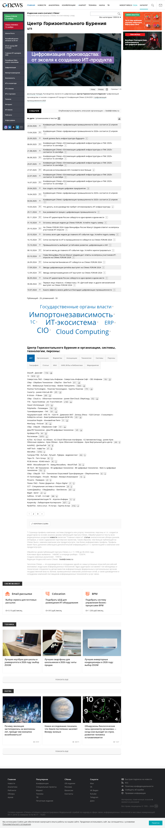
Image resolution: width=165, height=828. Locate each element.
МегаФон (31, 452)
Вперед (100, 89)
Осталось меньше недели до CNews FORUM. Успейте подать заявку (73, 222)
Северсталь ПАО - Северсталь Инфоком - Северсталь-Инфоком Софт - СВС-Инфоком (64, 379)
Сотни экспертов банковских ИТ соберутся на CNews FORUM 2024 (72, 262)
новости (53, 537)
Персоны (111, 358)
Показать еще (61, 679)
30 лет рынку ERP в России (11, 47)
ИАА (55, 365)
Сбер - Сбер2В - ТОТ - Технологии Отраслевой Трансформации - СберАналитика (63, 473)
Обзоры (11, 794)
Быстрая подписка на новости (138, 779)
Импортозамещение (12, 73)
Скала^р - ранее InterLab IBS (40, 392)
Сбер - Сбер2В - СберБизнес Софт (42, 427)
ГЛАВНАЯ (31, 5)
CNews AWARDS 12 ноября (11, 26)
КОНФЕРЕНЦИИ (68, 5)
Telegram (94, 797)
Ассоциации (72, 358)
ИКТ (30, 358)
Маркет (39, 790)
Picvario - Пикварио (35, 480)
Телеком (8, 99)
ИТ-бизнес (9, 110)
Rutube (93, 794)
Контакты (69, 794)
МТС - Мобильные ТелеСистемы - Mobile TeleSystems (51, 385)
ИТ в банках (9, 89)
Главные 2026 (13, 54)
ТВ (108, 5)
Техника (39, 794)
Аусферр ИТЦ (33, 433)
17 (38, 376)
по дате (30, 118)
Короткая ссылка (41, 524)
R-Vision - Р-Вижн (34, 395)
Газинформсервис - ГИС (37, 411)
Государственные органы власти (76, 307)
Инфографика (10, 120)
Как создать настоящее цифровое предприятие (64, 188)
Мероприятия (93, 365)
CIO (43, 330)
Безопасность (10, 78)
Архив (10, 797)
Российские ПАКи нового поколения (11, 61)
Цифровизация (10, 67)
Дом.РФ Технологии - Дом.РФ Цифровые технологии (50, 430)
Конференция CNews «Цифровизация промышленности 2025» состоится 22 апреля (80, 193)
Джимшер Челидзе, (35, 94)
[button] (152, 5)
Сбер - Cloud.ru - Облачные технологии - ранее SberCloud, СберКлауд (58, 398)
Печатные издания (44, 801)
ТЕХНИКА (92, 5)
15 (110, 379)
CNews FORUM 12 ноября (11, 17)
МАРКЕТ (82, 5)
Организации (43, 358)
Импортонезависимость (71, 314)
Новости (11, 783)
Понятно (155, 823)
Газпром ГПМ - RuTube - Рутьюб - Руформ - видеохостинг (52, 455)
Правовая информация (135, 793)
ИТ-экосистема (71, 322)
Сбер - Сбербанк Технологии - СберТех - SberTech (49, 382)
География (33, 365)
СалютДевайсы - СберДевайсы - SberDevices (47, 489)
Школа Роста (9, 33)
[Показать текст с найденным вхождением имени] (58, 118)
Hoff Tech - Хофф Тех (36, 448)
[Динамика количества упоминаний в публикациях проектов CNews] (119, 119)
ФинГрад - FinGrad (35, 423)
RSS (126, 783)
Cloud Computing (82, 331)
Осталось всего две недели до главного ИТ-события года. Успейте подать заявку (79, 234)
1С (32, 322)
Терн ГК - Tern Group (36, 458)
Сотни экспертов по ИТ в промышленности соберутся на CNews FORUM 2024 (77, 240)
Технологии (86, 358)
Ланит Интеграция (35, 405)
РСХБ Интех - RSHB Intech (38, 461)
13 (84, 386)
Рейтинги (8, 115)
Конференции (42, 783)
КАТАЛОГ (144, 5)
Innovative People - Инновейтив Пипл (43, 420)
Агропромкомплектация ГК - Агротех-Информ (47, 499)
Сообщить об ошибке (134, 789)
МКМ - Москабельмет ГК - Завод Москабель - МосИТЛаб (52, 464)
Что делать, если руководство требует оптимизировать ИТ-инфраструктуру (76, 207)
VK (91, 787)
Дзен (92, 801)
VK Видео (94, 790)
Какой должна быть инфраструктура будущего (63, 138)
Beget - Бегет (33, 493)
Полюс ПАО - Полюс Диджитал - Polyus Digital (47, 483)
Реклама (68, 787)
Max (92, 783)
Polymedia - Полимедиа (37, 408)
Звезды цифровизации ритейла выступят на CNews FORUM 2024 (72, 267)
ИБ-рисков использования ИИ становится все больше (67, 170)
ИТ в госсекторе (10, 83)
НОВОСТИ (42, 5)
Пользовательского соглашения (17, 824)
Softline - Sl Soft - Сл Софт (38, 496)
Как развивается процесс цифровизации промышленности (69, 212)
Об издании (70, 783)
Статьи (46, 365)
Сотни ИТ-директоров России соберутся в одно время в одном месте (73, 217)
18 (51, 373)
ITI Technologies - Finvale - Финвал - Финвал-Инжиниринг (52, 476)
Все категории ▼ (110, 17)
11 (47, 436)
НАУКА (102, 5)
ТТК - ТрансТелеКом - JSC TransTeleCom (44, 402)
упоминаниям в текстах (46, 118)
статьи (87, 537)
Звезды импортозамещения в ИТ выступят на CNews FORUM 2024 (72, 272)
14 (79, 382)
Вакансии (69, 790)
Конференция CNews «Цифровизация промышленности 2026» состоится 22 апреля (80, 124)
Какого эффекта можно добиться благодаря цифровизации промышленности (77, 290)
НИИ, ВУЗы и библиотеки (72, 365)
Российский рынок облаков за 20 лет (11, 39)
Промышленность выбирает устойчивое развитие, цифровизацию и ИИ (75, 245)
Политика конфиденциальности (139, 786)
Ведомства (57, 358)
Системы (99, 358)
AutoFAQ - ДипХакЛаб (36, 445)
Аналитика (54, 5)
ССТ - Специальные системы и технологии (46, 486)
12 (97, 399)
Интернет (8, 104)
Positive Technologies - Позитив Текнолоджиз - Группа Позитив (55, 389)
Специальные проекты (46, 787)
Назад (93, 89)
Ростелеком (32, 436)
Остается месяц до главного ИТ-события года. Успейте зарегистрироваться (77, 250)
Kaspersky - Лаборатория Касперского (44, 502)
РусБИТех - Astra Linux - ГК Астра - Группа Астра (48, 505)
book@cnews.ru (112, 110)
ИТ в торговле (10, 94)
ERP (109, 322)
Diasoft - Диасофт (35, 373)
